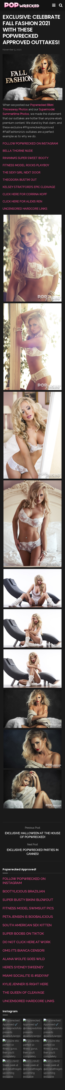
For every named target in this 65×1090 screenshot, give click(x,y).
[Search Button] (60, 5)
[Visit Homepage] (21, 5)
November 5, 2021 (12, 49)
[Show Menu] (53, 5)
